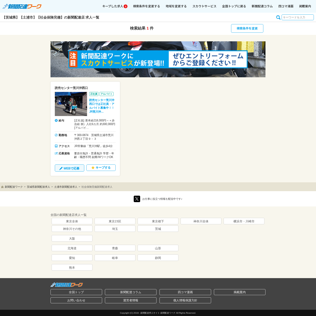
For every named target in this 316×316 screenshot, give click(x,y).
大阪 (72, 238)
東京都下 (158, 221)
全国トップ (76, 292)
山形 (158, 248)
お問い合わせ (76, 300)
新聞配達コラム (130, 292)
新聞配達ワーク (14, 186)
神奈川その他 (72, 229)
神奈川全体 (201, 221)
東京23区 (115, 221)
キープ (114, 6)
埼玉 (115, 229)
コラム (262, 6)
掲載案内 (305, 6)
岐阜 (115, 258)
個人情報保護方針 (185, 300)
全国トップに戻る (234, 6)
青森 (115, 248)
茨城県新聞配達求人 (38, 186)
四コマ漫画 (285, 6)
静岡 (158, 258)
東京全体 (72, 221)
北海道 (72, 248)
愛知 (72, 258)
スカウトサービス (204, 6)
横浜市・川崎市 (244, 221)
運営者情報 (130, 300)
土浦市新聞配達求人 (65, 186)
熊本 (72, 267)
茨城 (158, 229)
